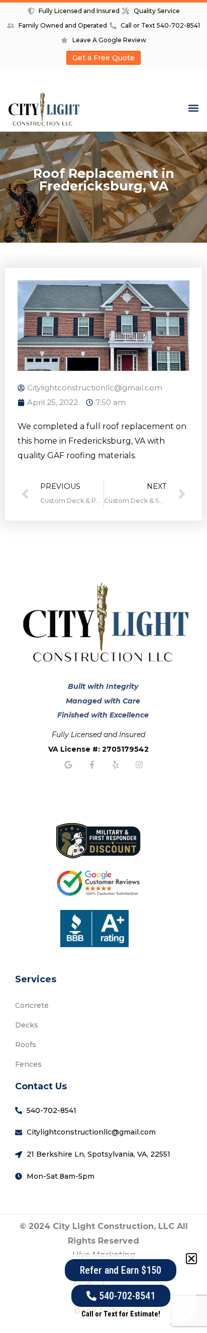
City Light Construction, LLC (113, 1226)
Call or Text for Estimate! (120, 1313)
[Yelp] (116, 765)
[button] (193, 107)
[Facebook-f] (92, 765)
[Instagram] (139, 765)
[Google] (68, 765)
